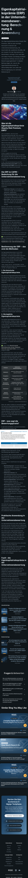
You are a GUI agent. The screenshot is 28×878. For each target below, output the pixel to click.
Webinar (19, 849)
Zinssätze (9, 863)
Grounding (9, 851)
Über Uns (9, 845)
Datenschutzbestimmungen (16, 431)
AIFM (19, 857)
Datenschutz (19, 877)
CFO (19, 859)
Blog (19, 847)
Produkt (19, 845)
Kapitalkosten (9, 857)
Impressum (8, 877)
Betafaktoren (9, 859)
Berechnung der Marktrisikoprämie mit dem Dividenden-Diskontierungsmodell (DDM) (11, 347)
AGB (12, 877)
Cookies (15, 877)
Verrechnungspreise (8, 865)
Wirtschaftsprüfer (19, 861)
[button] (3, 431)
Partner (8, 847)
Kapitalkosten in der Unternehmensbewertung (12, 241)
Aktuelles (9, 849)
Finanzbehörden (19, 863)
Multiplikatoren (9, 861)
